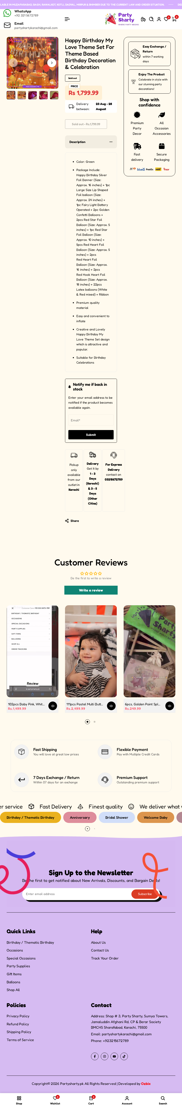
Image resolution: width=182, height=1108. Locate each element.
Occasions (15, 950)
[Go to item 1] (87, 721)
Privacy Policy (18, 1016)
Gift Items (14, 974)
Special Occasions (21, 958)
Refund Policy (18, 1024)
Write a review (91, 590)
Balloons (13, 982)
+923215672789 (116, 1040)
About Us (98, 942)
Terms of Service (20, 1040)
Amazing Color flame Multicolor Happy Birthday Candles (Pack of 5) (55, 1085)
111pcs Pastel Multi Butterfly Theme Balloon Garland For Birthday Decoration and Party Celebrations (84, 704)
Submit (91, 434)
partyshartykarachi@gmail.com (127, 1034)
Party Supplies (18, 966)
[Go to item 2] (94, 721)
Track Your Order (105, 958)
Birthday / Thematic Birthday (30, 942)
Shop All (13, 989)
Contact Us (100, 950)
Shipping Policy (19, 1032)
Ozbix (145, 1083)
